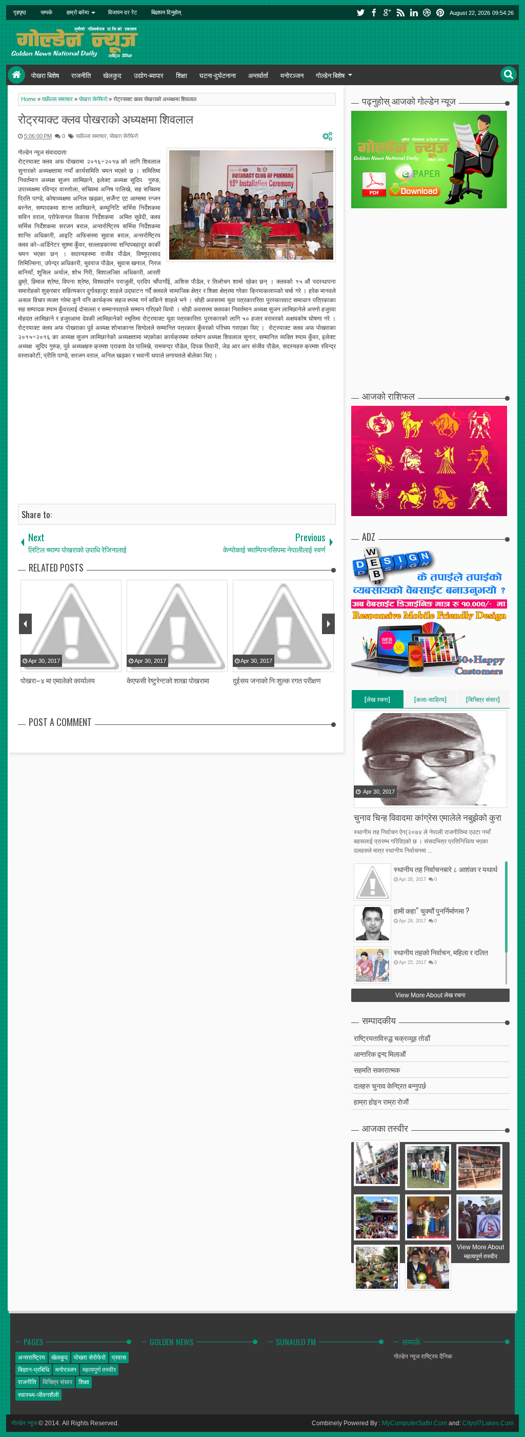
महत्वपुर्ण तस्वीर (99, 1369)
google (387, 12)
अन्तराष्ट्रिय (31, 1357)
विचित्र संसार (57, 1382)
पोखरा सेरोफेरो (124, 136)
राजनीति (81, 75)
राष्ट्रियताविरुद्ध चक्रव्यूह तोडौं (392, 1037)
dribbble (427, 12)
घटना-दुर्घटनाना (217, 75)
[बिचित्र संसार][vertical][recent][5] (483, 701)
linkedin (413, 12)
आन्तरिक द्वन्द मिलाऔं (380, 1053)
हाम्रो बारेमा (78, 12)
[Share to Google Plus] (388, 799)
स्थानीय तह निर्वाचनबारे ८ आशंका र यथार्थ (445, 868)
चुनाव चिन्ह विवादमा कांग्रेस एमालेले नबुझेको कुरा (427, 817)
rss (400, 12)
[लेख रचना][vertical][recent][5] (377, 701)
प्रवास (119, 1357)
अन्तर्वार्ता (258, 75)
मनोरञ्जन (292, 75)
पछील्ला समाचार (91, 136)
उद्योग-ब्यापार (149, 75)
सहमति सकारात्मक (377, 1069)
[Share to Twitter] (375, 799)
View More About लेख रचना (430, 995)
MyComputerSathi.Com (414, 1423)
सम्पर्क (46, 12)
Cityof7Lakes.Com (488, 1423)
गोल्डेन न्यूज (24, 1423)
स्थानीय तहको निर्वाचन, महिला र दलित (441, 952)
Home (16, 75)
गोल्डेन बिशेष (330, 75)
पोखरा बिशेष (45, 75)
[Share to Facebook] (362, 799)
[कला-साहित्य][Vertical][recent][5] (430, 701)
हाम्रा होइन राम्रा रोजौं (381, 1101)
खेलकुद (112, 75)
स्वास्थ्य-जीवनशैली (38, 1395)
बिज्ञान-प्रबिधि (33, 1369)
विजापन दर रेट (122, 12)
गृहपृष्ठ (19, 12)
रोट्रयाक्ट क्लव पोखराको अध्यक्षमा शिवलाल (105, 118)
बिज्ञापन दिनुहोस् (166, 12)
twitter (360, 12)
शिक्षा (181, 75)
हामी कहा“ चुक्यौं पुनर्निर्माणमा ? (431, 910)
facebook (373, 12)
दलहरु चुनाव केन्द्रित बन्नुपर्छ (390, 1085)
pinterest (440, 12)
